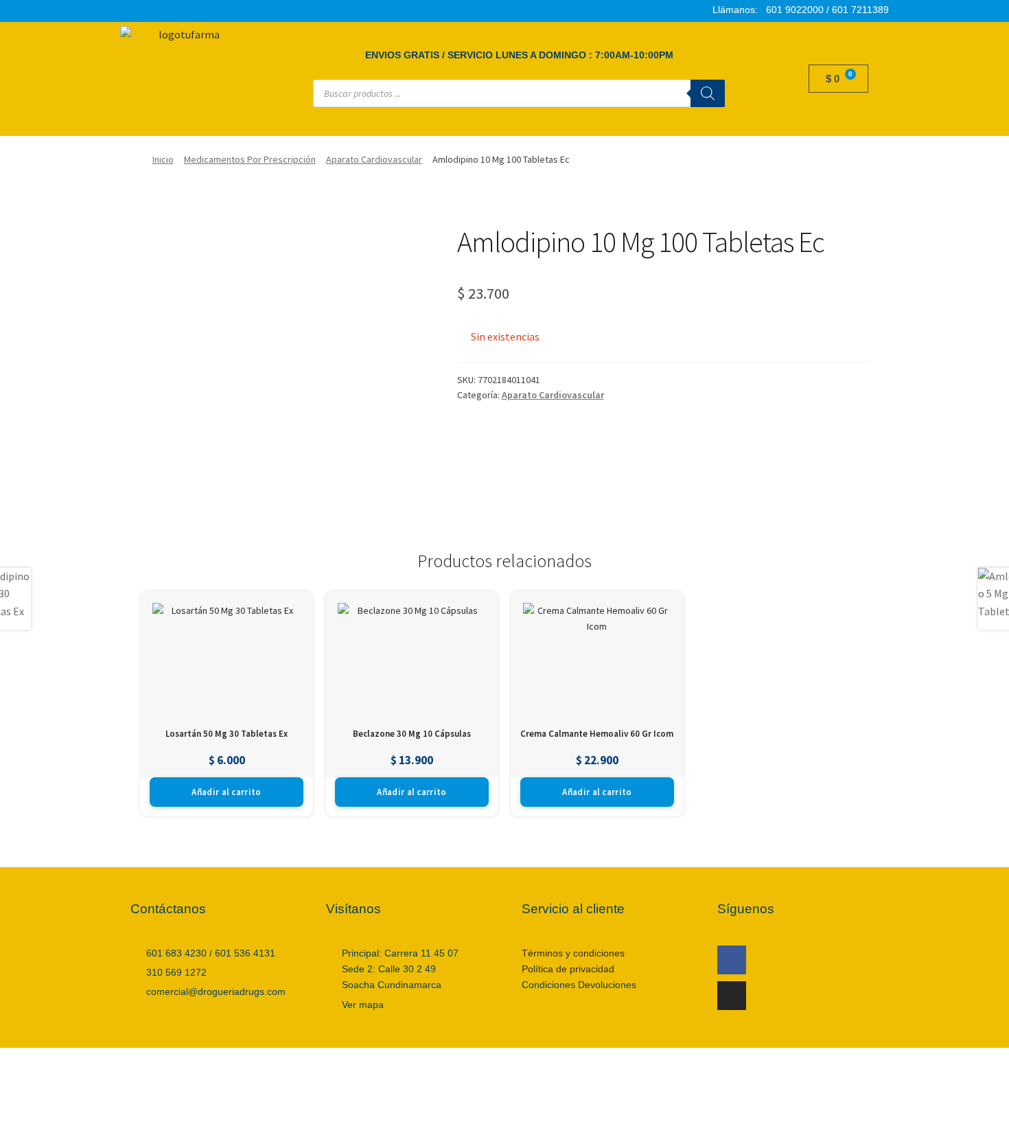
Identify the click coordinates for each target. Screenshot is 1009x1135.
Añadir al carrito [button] (226, 792)
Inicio (163, 159)
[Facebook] (731, 959)
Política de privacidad (568, 968)
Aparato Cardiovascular (374, 159)
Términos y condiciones (573, 953)
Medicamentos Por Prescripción (250, 159)
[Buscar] (708, 93)
